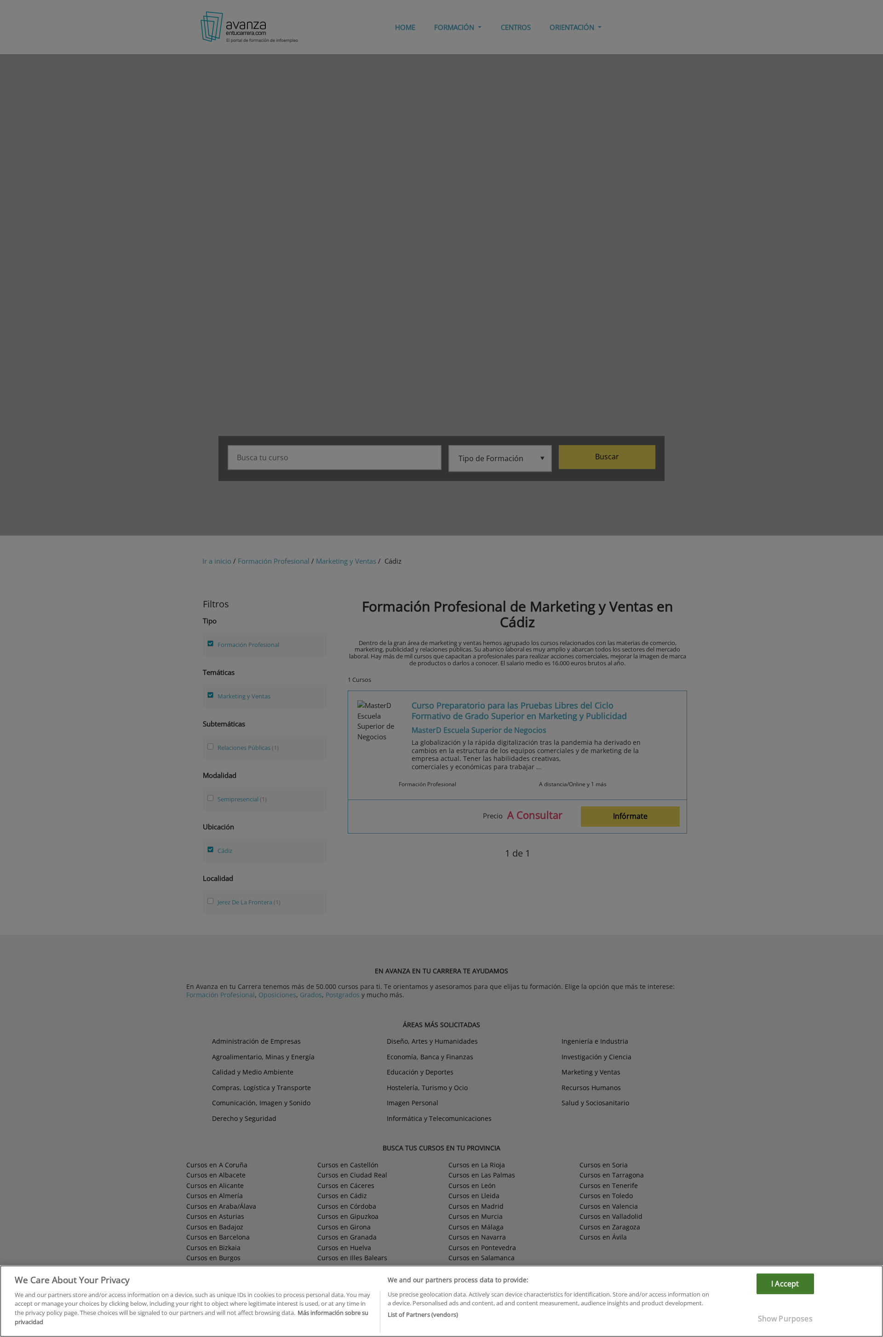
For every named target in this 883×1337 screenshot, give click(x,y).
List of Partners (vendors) (423, 1314)
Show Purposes (785, 1319)
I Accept (785, 1284)
